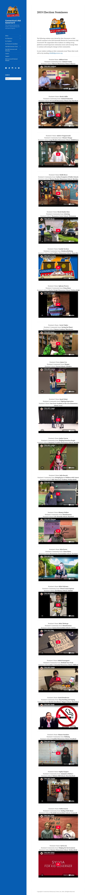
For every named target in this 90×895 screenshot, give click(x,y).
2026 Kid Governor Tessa (11, 46)
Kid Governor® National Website (11, 59)
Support (7, 56)
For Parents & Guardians (11, 44)
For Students (8, 41)
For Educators (8, 38)
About (6, 35)
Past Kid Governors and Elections (11, 50)
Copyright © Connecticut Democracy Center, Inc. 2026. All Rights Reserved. (56, 891)
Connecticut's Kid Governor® (13, 21)
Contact (7, 53)
